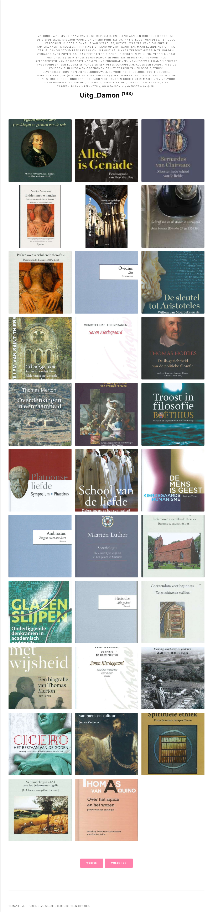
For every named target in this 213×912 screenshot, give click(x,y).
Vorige (91, 863)
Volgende (119, 863)
